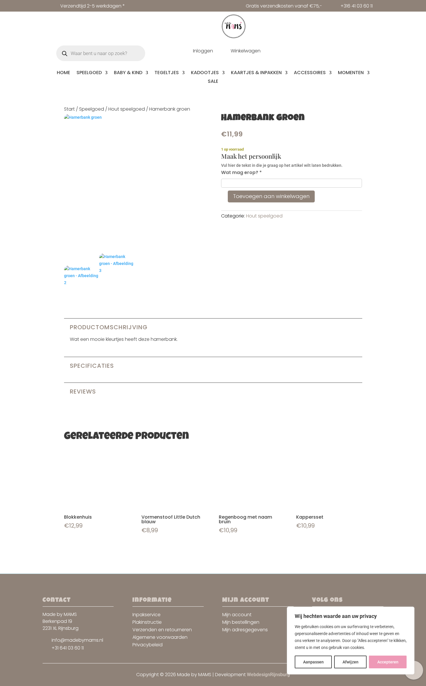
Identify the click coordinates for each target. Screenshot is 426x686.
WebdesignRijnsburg (268, 674)
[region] (350, 640)
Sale (213, 82)
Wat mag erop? (241, 172)
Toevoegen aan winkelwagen (271, 196)
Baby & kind (128, 73)
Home (63, 73)
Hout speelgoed (126, 109)
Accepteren (387, 662)
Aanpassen (313, 662)
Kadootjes (205, 73)
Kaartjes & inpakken (256, 73)
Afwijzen (350, 662)
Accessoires (310, 73)
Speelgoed (89, 73)
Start (69, 109)
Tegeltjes (166, 73)
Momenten (351, 73)
